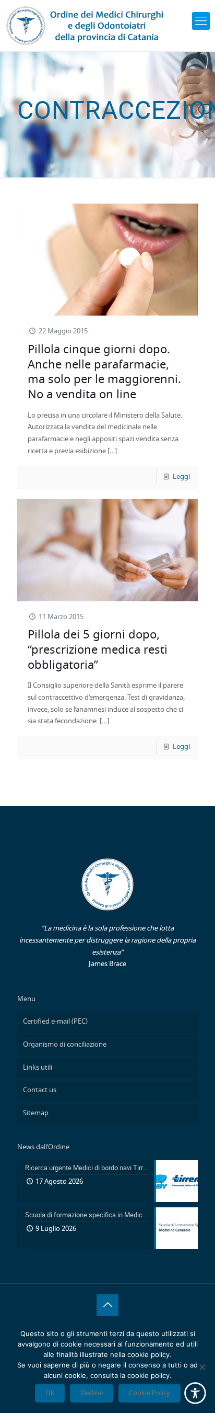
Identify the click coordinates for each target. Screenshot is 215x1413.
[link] (201, 21)
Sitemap (36, 1113)
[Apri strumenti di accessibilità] (195, 1393)
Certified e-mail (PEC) (55, 1021)
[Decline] (202, 1367)
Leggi (181, 477)
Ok (49, 1393)
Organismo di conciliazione (64, 1044)
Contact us (39, 1090)
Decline (91, 1393)
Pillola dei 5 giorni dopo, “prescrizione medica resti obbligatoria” (98, 649)
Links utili (37, 1067)
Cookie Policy (149, 1393)
